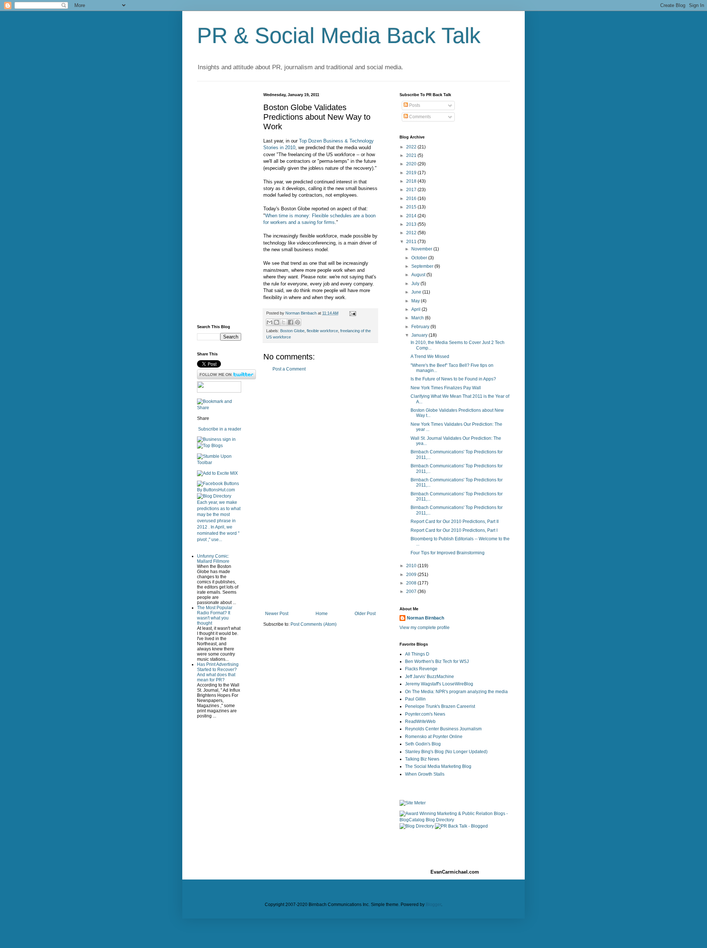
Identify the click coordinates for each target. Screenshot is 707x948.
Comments (419, 116)
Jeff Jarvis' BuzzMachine (429, 676)
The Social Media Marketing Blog (438, 766)
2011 (412, 241)
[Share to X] (283, 322)
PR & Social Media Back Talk (339, 35)
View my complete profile (425, 627)
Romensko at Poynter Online (433, 736)
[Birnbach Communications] (219, 391)
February (420, 326)
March (418, 317)
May (416, 300)
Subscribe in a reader (219, 429)
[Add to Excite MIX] (217, 473)
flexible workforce (322, 331)
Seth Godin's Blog (423, 744)
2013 (412, 224)
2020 (412, 163)
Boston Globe (292, 331)
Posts (414, 105)
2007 (412, 591)
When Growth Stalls (424, 774)
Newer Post (276, 613)
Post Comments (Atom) (314, 624)
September (423, 266)
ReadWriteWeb (420, 721)
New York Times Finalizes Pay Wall (446, 387)
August (418, 274)
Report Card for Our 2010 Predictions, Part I (454, 530)
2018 (412, 181)
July (416, 283)
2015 (412, 207)
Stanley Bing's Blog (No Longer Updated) (446, 751)
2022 (412, 147)
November (422, 249)
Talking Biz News (422, 759)
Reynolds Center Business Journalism (443, 728)
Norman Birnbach (425, 618)
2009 (412, 574)
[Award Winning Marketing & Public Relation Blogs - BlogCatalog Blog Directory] (455, 819)
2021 (412, 155)
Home (322, 613)
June (416, 292)
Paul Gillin (415, 699)
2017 (412, 189)
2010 (412, 565)
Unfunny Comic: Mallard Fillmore (213, 559)
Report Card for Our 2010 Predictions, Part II (455, 521)
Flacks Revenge (421, 668)
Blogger (433, 904)
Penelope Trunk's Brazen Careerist (440, 706)
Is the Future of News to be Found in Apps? (453, 379)
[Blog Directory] (214, 496)
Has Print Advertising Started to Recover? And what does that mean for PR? (218, 672)
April (416, 309)
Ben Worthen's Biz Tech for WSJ (437, 661)
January (420, 335)
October (419, 257)
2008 (412, 583)
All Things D (417, 654)
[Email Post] (352, 313)
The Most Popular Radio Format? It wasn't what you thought (214, 615)
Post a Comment (289, 369)
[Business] (209, 439)
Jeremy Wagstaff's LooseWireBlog (439, 684)
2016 (412, 198)
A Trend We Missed (430, 356)
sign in (229, 439)
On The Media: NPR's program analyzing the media (456, 691)
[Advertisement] (320, 491)
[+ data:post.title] (219, 462)
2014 (412, 215)
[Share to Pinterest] (297, 322)
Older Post (365, 613)
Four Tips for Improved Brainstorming (448, 552)
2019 (412, 172)
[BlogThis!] (276, 322)
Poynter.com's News (425, 714)
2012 (412, 232)
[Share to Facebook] (290, 322)
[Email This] (269, 322)
